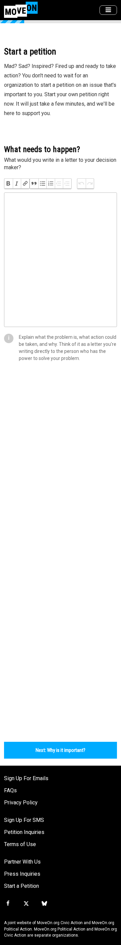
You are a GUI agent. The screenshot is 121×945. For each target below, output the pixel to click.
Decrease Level (59, 184)
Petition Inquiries (24, 832)
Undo (81, 184)
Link (25, 184)
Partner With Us (22, 862)
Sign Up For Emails (26, 778)
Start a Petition (21, 886)
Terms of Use (20, 844)
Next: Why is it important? (60, 750)
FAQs (10, 790)
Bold (8, 184)
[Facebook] (7, 904)
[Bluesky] (44, 904)
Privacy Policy (21, 802)
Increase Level (67, 184)
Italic (17, 184)
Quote (34, 184)
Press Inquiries (22, 874)
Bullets (42, 184)
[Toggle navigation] (108, 10)
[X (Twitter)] (26, 904)
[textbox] (60, 259)
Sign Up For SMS (24, 820)
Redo (90, 184)
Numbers (50, 184)
